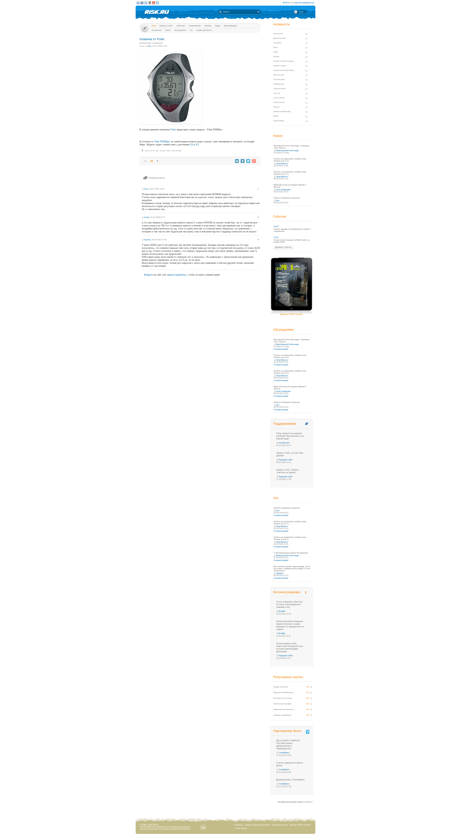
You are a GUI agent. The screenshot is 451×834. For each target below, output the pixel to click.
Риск (154, 25)
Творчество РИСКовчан (283, 692)
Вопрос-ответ (166, 25)
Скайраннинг (279, 84)
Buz (149, 46)
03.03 (276, 226)
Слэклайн (277, 43)
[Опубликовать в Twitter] (248, 161)
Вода (275, 52)
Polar (173, 129)
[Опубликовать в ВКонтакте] (237, 161)
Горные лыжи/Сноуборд (283, 61)
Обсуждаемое (180, 30)
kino (277, 200)
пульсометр (150, 151)
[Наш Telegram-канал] (157, 2)
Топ (191, 30)
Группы (207, 25)
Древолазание (279, 38)
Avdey (146, 217)
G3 (191, 144)
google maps (165, 151)
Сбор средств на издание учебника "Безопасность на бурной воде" (290, 436)
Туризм (276, 107)
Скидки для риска (204, 30)
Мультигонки (145, 43)
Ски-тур (276, 93)
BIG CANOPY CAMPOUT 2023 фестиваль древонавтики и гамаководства (288, 744)
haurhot (147, 240)
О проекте (238, 825)
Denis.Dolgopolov (283, 190)
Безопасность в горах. (282, 698)
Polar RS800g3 (161, 141)
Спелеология (279, 102)
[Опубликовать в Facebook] (243, 161)
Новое (168, 30)
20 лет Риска (241, 828)
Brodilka (282, 611)
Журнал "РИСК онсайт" (291, 314)
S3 (197, 144)
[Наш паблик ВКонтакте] (138, 2)
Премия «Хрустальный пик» (257, 825)
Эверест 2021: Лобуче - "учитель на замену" (288, 471)
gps (157, 151)
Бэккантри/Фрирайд (281, 111)
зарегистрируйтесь (177, 274)
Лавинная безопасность (283, 709)
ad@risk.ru (308, 802)
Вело (275, 47)
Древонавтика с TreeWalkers (290, 780)
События (180, 25)
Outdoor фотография (282, 704)
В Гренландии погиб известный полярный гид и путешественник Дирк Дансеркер (289, 647)
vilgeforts (280, 573)
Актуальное (157, 30)
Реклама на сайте (280, 825)
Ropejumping (278, 121)
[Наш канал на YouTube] (153, 2)
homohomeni (284, 443)
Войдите (148, 274)
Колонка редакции (286, 592)
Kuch (146, 189)
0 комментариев (281, 349)
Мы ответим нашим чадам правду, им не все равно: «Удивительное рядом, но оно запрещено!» (292, 568)
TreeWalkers (284, 753)
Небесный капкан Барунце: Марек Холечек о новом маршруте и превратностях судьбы (290, 625)
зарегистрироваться (304, 2)
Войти (286, 2)
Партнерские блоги (287, 731)
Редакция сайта (286, 460)
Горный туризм (279, 66)
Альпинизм (278, 34)
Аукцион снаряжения (282, 715)
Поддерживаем (284, 423)
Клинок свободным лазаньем (287, 198)
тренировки (176, 151)
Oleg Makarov (282, 163)
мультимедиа (230, 25)
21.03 (276, 237)
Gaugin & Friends (280, 687)
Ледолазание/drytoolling (283, 70)
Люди (217, 25)
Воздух (276, 56)
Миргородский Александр (287, 150)
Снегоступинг (279, 98)
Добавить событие (283, 247)
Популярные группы (288, 677)
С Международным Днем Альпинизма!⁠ (291, 553)
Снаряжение (195, 25)
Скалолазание (279, 88)
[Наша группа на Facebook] (142, 2)
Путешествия (279, 79)
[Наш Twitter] (145, 2)
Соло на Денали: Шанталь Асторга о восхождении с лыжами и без (289, 604)
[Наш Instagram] (149, 2)
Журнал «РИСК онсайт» (300, 825)
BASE (275, 116)
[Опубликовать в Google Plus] (254, 161)
